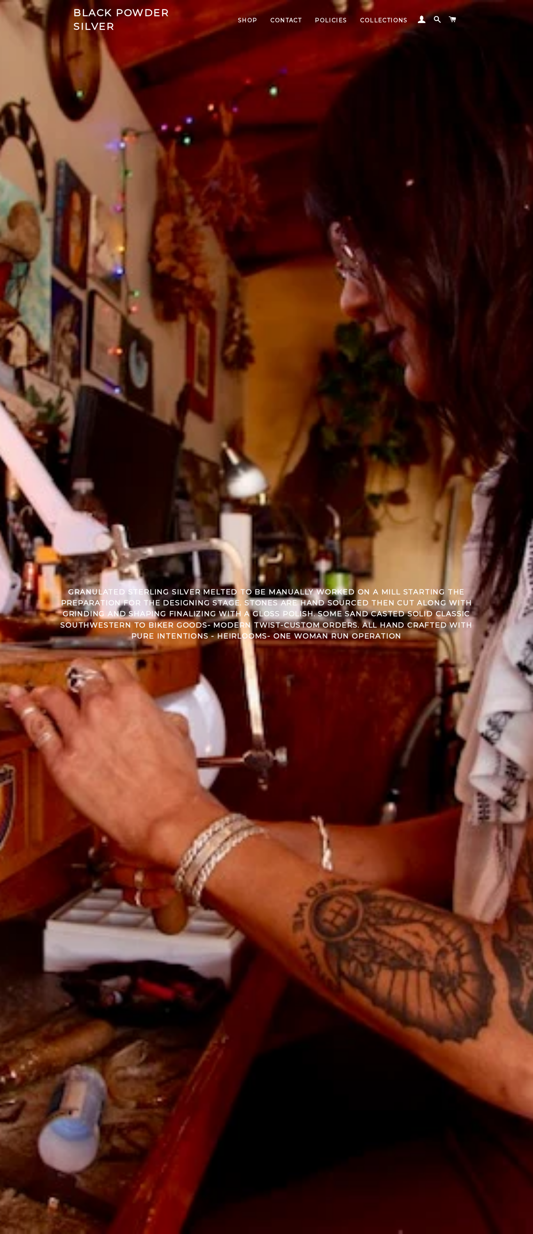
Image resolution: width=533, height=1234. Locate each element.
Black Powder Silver (121, 19)
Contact (286, 20)
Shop (248, 20)
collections (383, 20)
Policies (331, 20)
